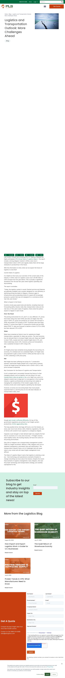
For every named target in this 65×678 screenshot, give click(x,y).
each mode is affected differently (19, 420)
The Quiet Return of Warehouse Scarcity (43, 545)
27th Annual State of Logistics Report (26, 259)
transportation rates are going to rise (15, 377)
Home (6, 14)
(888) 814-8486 (23, 1)
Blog (10, 14)
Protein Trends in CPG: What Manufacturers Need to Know (17, 581)
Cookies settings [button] (40, 674)
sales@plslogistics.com (8, 633)
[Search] (62, 1)
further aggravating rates (19, 424)
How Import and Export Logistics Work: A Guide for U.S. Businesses (16, 546)
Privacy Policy (50, 666)
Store (30, 1)
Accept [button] (47, 674)
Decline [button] (54, 674)
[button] (45, 6)
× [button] (62, 663)
